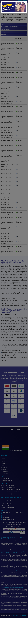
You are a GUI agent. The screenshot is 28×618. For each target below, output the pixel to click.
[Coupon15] (14, 7)
